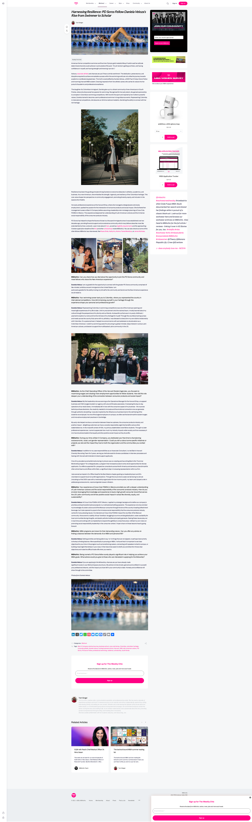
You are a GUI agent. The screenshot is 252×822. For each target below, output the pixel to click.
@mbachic (160, 197)
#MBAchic (173, 236)
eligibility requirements (124, 226)
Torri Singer (79, 22)
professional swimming (100, 650)
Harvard (116, 648)
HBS (121, 648)
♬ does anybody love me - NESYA (171, 248)
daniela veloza (93, 648)
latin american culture (129, 648)
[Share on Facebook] (67, 27)
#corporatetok (162, 236)
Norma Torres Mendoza (124, 231)
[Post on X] (67, 30)
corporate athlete (82, 74)
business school (104, 646)
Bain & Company (83, 646)
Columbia (123, 646)
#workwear (161, 233)
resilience (110, 650)
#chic (168, 233)
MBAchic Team (83, 768)
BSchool (84, 643)
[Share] (146, 644)
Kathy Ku (112, 231)
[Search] (168, 3)
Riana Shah (104, 231)
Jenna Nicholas (139, 231)
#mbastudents (177, 233)
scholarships (108, 228)
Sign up (183, 3)
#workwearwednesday (165, 201)
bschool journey (93, 646)
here (107, 226)
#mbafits (170, 229)
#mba (177, 229)
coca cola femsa (114, 646)
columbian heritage (133, 646)
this (95, 228)
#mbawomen (161, 239)
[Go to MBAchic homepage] (76, 3)
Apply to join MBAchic (162, 43)
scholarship (117, 650)
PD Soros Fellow (87, 650)
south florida (125, 650)
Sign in (174, 3)
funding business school (106, 648)
